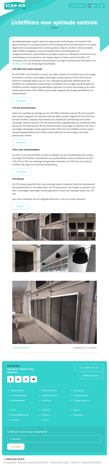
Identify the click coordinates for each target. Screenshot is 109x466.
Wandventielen (17, 390)
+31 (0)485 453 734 (89, 367)
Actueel (45, 415)
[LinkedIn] (18, 379)
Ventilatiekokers (18, 400)
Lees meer (21, 100)
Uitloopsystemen (81, 395)
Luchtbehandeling (18, 395)
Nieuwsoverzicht (21, 347)
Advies (76, 410)
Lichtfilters (47, 400)
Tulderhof (75, 462)
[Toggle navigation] (101, 5)
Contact (20, 206)
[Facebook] (10, 379)
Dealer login (78, 5)
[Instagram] (26, 379)
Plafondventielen (49, 390)
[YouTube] (33, 379)
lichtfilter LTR (18, 63)
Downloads (78, 415)
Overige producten (82, 400)
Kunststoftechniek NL (91, 462)
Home (13, 410)
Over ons (46, 410)
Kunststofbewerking (19, 415)
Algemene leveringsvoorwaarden (33, 462)
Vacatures (15, 420)
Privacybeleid (10, 462)
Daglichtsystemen (50, 395)
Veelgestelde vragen (59, 462)
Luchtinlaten (79, 390)
